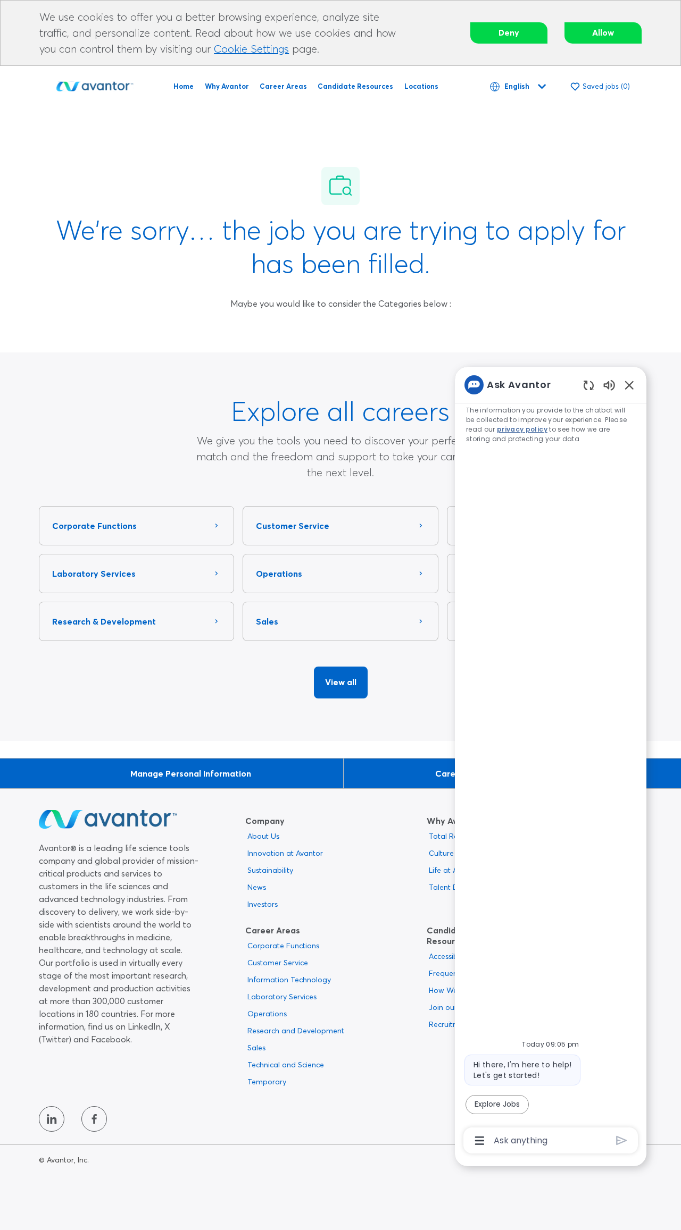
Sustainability (270, 870)
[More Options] (479, 1140)
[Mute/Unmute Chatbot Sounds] (609, 384)
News (256, 887)
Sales (256, 1047)
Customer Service (277, 962)
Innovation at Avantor (285, 853)
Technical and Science (285, 1064)
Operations (267, 1013)
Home (183, 86)
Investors (262, 904)
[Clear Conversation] (588, 385)
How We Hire (451, 990)
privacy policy (522, 429)
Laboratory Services (282, 996)
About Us (263, 836)
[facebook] (94, 1119)
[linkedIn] (51, 1119)
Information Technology (289, 979)
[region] (550, 761)
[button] (341, 682)
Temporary (266, 1081)
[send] (621, 1140)
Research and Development (295, 1030)
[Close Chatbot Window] (629, 384)
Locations (421, 86)
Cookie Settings (251, 48)
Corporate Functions (283, 945)
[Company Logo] (95, 84)
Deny (509, 32)
